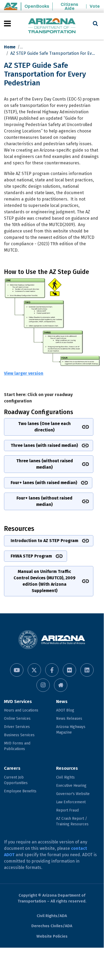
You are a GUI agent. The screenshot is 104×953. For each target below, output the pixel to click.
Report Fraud (67, 810)
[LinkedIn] (87, 670)
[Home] (51, 26)
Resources (67, 768)
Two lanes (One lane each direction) (44, 426)
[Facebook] (52, 670)
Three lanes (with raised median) (44, 445)
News (62, 701)
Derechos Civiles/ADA (51, 925)
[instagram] (43, 685)
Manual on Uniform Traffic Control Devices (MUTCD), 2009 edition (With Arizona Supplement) (45, 581)
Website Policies (52, 936)
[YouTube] (16, 670)
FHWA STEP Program (31, 556)
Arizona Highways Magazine (70, 730)
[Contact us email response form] (60, 685)
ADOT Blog (65, 710)
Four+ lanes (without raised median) (44, 501)
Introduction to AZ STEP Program (44, 540)
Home (9, 46)
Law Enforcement (71, 802)
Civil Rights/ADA (52, 915)
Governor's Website (73, 794)
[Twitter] (34, 670)
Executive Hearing (71, 785)
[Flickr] (69, 670)
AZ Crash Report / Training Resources (72, 821)
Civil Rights (65, 777)
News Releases (69, 718)
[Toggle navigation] (8, 23)
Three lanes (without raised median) (44, 464)
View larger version (23, 373)
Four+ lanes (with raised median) (44, 482)
